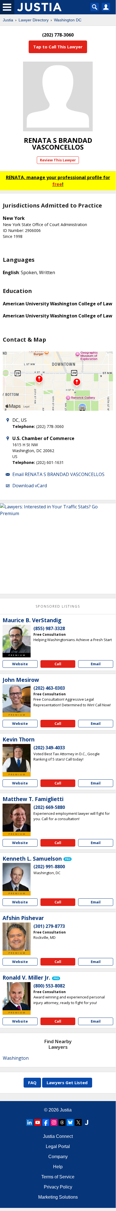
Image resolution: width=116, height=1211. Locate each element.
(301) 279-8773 (49, 926)
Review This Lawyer (58, 160)
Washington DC (67, 20)
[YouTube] (37, 1122)
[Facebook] (45, 1122)
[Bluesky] (70, 1122)
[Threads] (62, 1122)
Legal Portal (58, 1146)
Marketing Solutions (58, 1197)
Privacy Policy (58, 1187)
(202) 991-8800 (49, 866)
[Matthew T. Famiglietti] (17, 818)
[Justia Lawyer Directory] (86, 1122)
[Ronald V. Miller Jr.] (17, 996)
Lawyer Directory (34, 20)
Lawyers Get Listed (67, 1082)
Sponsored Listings (58, 606)
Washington (16, 1058)
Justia (8, 20)
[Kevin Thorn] (17, 758)
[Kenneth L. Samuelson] (17, 877)
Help (58, 1166)
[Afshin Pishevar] (17, 937)
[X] (78, 1122)
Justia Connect (58, 1136)
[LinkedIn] (29, 1122)
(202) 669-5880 (49, 807)
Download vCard (29, 485)
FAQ (32, 1082)
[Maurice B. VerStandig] (17, 639)
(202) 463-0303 (49, 688)
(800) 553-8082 (49, 986)
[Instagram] (54, 1122)
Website (20, 663)
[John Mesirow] (17, 698)
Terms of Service (57, 1176)
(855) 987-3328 (49, 628)
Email (96, 663)
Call (57, 663)
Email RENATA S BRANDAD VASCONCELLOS (58, 474)
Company (58, 1156)
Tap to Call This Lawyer (58, 46)
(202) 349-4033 (49, 748)
